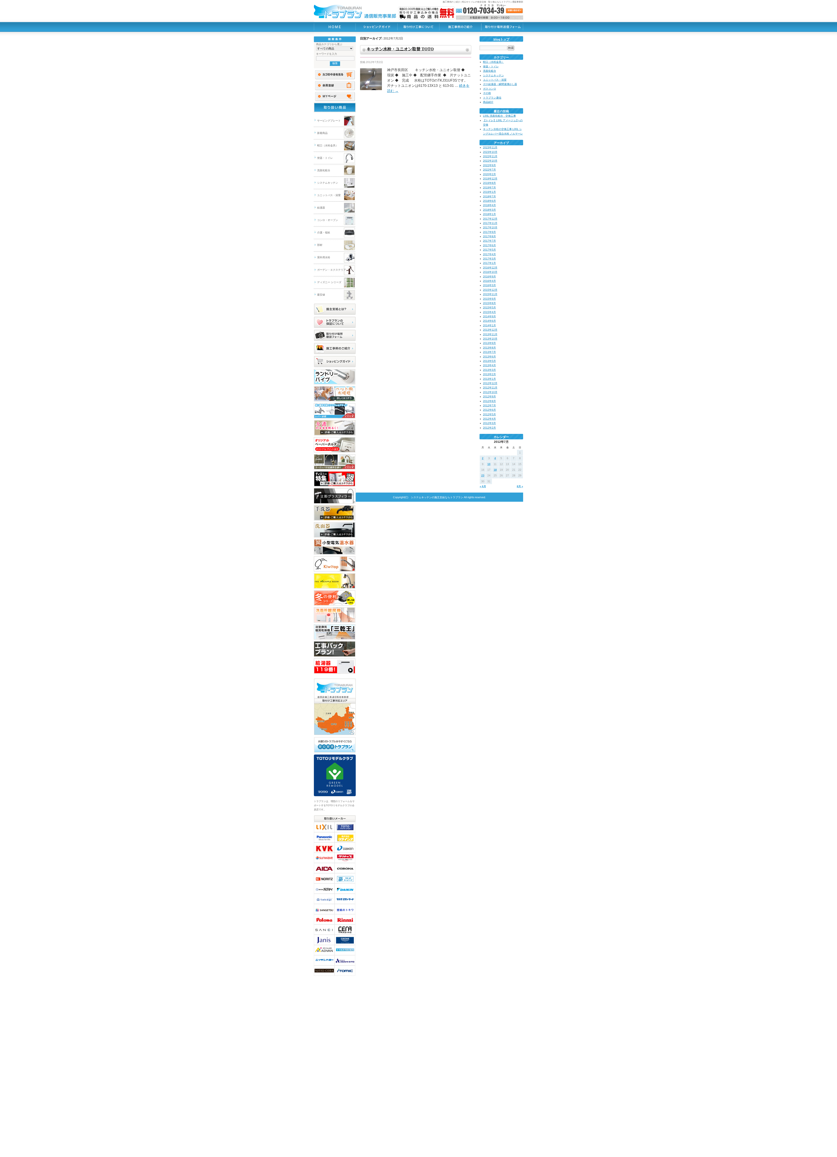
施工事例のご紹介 (335, 348)
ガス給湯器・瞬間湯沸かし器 (500, 84)
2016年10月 (490, 272)
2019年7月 (489, 187)
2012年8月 (489, 401)
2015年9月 (489, 298)
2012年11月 (490, 387)
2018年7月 (489, 196)
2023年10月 (490, 152)
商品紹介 (488, 102)
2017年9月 (489, 232)
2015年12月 (490, 289)
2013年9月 (489, 343)
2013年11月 (490, 334)
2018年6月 (489, 200)
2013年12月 (490, 329)
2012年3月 (489, 423)
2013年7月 (489, 352)
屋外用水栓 (323, 257)
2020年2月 (489, 174)
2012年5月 (489, 414)
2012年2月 (489, 427)
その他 (487, 93)
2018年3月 (489, 209)
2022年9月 (489, 165)
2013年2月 (489, 374)
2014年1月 (489, 325)
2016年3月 (489, 285)
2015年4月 (489, 312)
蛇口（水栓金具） (327, 145)
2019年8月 (489, 183)
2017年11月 (490, 223)
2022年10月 (490, 160)
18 (495, 469)
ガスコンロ (489, 88)
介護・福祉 (323, 232)
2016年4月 (489, 280)
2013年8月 (489, 347)
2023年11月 (490, 147)
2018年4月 (489, 205)
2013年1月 (489, 378)
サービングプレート (329, 120)
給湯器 (321, 207)
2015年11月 (490, 294)
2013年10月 (490, 338)
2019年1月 (489, 191)
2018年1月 (489, 214)
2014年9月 (489, 316)
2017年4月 (489, 254)
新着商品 (322, 133)
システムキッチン (327, 182)
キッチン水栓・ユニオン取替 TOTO (400, 49)
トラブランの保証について (335, 322)
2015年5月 (489, 307)
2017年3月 (489, 258)
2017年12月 (490, 218)
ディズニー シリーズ (329, 282)
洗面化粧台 (323, 170)
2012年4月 (489, 418)
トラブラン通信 (492, 97)
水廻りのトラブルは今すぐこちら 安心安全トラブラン (335, 745)
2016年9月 (489, 276)
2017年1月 (489, 263)
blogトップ (501, 39)
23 (482, 475)
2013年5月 (489, 361)
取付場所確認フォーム (335, 335)
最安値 (321, 294)
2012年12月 (490, 383)
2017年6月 (489, 245)
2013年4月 (489, 365)
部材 (319, 244)
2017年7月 (489, 240)
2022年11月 (490, 156)
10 (488, 464)
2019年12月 (490, 178)
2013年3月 (489, 369)
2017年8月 (489, 236)
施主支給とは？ (335, 309)
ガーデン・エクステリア (331, 269)
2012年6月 (489, 409)
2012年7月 (489, 405)
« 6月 (483, 486)
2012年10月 (490, 392)
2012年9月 (489, 396)
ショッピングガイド (335, 361)
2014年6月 (489, 320)
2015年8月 (489, 303)
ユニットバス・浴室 (329, 195)
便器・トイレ (325, 157)
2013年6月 (489, 356)
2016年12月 (490, 267)
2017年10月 (490, 227)
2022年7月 (489, 169)
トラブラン (335, 27)
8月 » (520, 486)
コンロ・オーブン (327, 220)
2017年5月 (489, 249)
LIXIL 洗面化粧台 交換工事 (499, 115)
